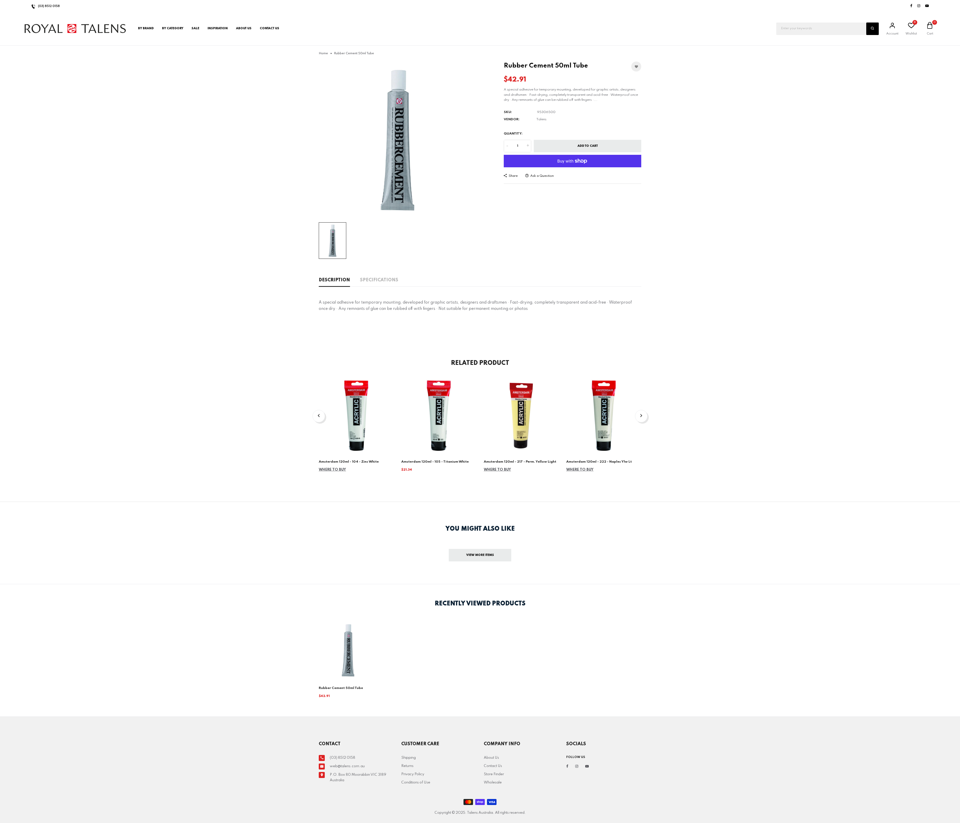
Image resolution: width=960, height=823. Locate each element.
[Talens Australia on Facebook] (911, 6)
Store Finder (494, 774)
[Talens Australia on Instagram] (918, 6)
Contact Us (493, 766)
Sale (195, 28)
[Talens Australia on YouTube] (927, 6)
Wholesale (493, 782)
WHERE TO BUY (332, 469)
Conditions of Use (415, 782)
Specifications (379, 280)
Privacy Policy (412, 774)
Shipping (408, 757)
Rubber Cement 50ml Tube (341, 688)
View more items (480, 555)
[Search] (872, 29)
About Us (244, 28)
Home (323, 53)
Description (334, 280)
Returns (407, 766)
